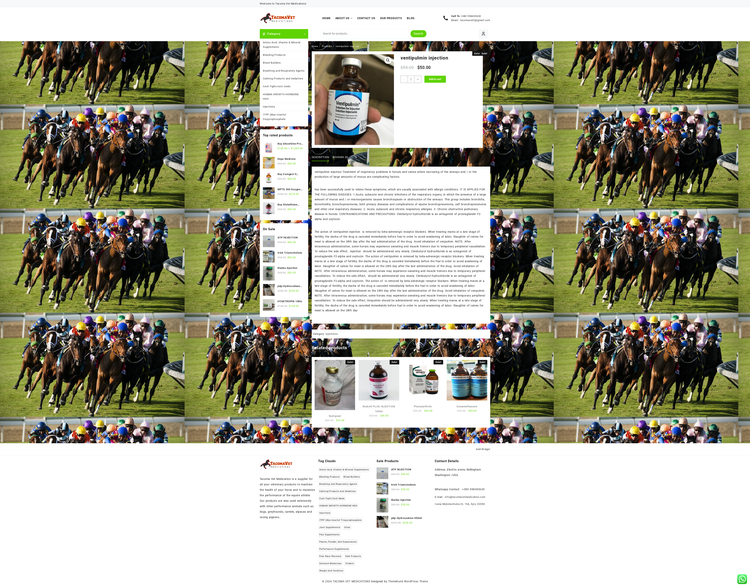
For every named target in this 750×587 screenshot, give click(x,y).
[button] (387, 60)
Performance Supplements (334, 549)
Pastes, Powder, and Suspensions (338, 542)
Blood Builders (272, 62)
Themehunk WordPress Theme (408, 581)
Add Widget (483, 449)
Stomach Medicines (330, 563)
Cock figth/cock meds (277, 86)
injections (269, 106)
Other (347, 527)
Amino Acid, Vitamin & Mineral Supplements (281, 44)
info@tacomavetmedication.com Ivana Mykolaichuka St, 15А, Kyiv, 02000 (460, 500)
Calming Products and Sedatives (283, 78)
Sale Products (353, 556)
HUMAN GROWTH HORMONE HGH (281, 96)
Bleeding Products (274, 54)
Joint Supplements (329, 527)
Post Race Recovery (330, 556)
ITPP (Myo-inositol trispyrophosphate (274, 117)
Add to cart (435, 79)
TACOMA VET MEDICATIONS (351, 581)
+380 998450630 (471, 16)
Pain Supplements (329, 534)
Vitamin (349, 563)
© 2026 (327, 581)
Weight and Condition (331, 570)
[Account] (483, 34)
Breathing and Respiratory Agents (284, 70)
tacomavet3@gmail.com (475, 20)
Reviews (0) (340, 157)
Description (320, 157)
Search (418, 34)
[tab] (322, 157)
